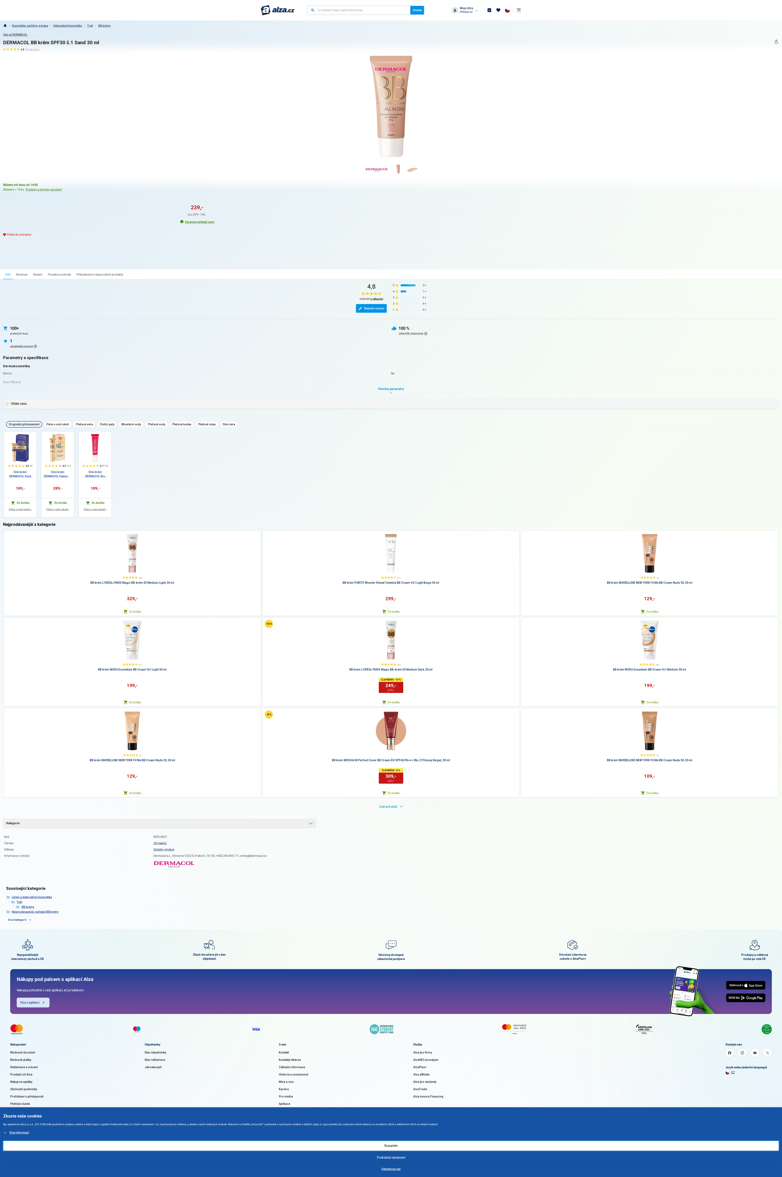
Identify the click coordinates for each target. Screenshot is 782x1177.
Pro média (286, 1096)
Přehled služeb (20, 1103)
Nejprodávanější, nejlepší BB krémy (35, 911)
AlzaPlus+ (420, 1067)
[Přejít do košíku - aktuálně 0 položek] (518, 10)
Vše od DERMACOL (15, 34)
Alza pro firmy (422, 1052)
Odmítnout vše (391, 1169)
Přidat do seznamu (19, 234)
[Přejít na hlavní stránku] (277, 10)
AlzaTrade (420, 1089)
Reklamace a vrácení (24, 1067)
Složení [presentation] (37, 274)
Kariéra (284, 1089)
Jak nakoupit (153, 1067)
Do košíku (135, 611)
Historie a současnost (293, 1074)
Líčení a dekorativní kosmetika (32, 897)
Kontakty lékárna (290, 1059)
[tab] (8, 274)
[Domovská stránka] (5, 25)
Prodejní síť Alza (21, 1074)
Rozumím (391, 1146)
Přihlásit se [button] (466, 11)
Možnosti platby (20, 1059)
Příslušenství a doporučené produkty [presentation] (100, 274)
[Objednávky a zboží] (489, 10)
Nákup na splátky (21, 1081)
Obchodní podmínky (23, 1089)
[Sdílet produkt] (776, 41)
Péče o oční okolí (20, 509)
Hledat (417, 10)
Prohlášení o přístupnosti (27, 1096)
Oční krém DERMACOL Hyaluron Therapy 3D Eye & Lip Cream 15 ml (57, 474)
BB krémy (104, 25)
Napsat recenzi (374, 308)
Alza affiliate (421, 1074)
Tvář (90, 25)
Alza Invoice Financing (428, 1096)
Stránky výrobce (164, 849)
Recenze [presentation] (21, 274)
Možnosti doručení (22, 1052)
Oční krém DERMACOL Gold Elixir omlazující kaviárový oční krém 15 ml (20, 474)
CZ (733, 1072)
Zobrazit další (388, 806)
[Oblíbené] (498, 10)
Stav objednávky (155, 1052)
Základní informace (292, 1067)
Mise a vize (286, 1081)
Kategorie (13, 823)
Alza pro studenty (424, 1081)
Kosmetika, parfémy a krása (30, 25)
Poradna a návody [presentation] (59, 274)
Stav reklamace (155, 1059)
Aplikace (284, 1103)
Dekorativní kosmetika (67, 25)
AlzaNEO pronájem (425, 1059)
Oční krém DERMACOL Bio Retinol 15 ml (95, 474)
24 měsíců (160, 843)
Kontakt (284, 1052)
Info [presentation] (8, 274)
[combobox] (359, 10)
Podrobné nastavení (391, 1157)
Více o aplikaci (30, 1002)
